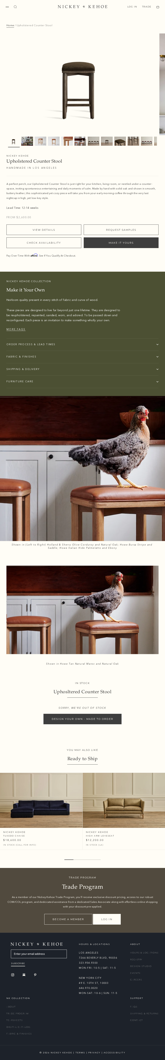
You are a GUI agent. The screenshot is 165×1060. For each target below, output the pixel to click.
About (10, 1006)
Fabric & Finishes (19, 1033)
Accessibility (114, 1052)
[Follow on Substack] (24, 974)
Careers (136, 979)
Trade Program (17, 1013)
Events (135, 973)
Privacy (94, 1052)
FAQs (133, 1006)
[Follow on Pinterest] (35, 974)
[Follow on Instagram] (13, 974)
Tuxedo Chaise (14, 835)
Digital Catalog (18, 1027)
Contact (136, 1020)
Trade (146, 6)
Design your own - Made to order (82, 718)
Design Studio (141, 966)
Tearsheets (14, 1020)
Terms (80, 1052)
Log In (132, 6)
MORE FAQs (16, 329)
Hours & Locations (144, 952)
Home (10, 25)
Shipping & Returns (144, 1013)
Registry (136, 959)
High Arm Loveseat (100, 835)
